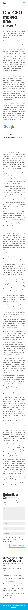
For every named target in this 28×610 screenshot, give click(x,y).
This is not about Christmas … (12, 598)
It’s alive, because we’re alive (12, 573)
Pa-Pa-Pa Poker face (9, 581)
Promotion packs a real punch (12, 575)
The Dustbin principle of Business (13, 578)
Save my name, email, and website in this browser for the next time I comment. (14, 539)
